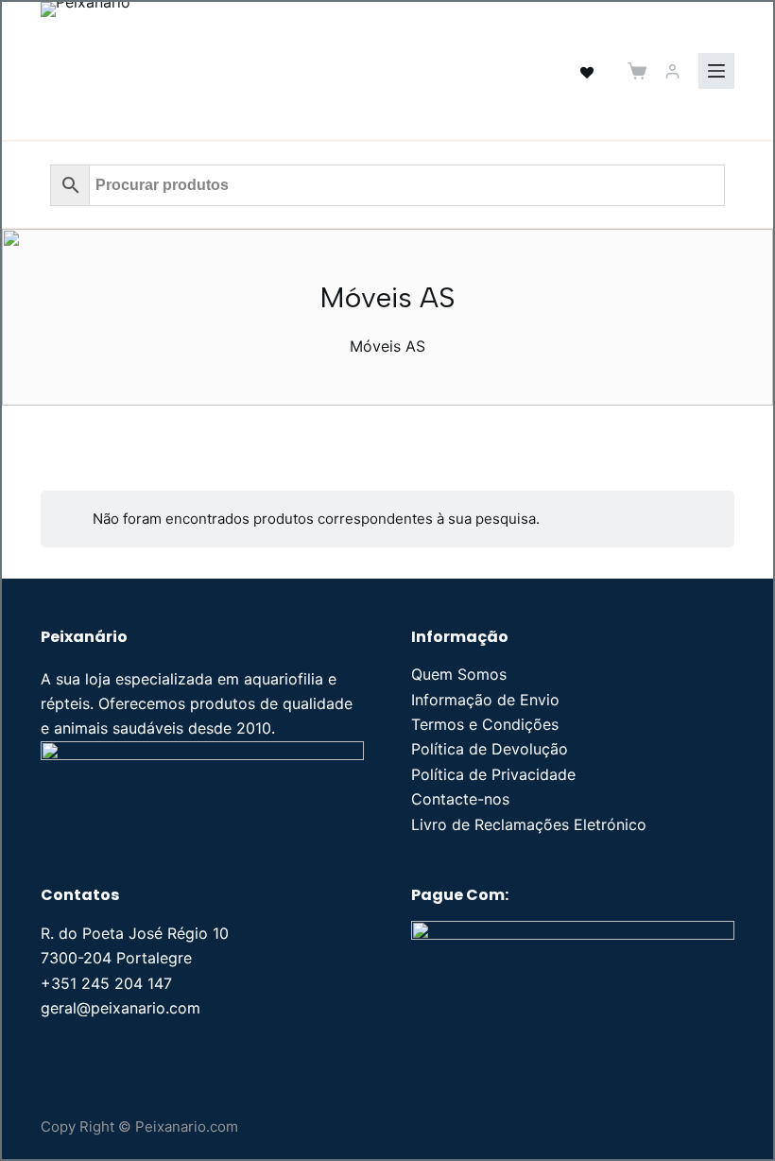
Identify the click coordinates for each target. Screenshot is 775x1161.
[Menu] (716, 71)
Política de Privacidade (493, 774)
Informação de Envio (485, 699)
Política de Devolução (489, 748)
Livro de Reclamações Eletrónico (528, 824)
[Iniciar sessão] (672, 71)
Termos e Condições (485, 724)
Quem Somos (459, 674)
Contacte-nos (460, 798)
